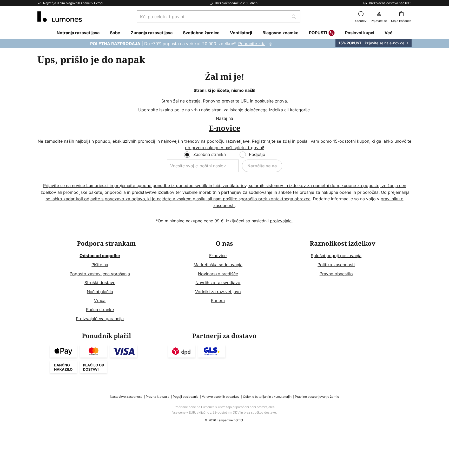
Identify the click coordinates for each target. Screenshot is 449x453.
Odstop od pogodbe (100, 255)
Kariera (218, 300)
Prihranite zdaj (252, 43)
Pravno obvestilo (336, 274)
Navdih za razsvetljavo (217, 282)
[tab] (106, 281)
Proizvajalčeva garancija (100, 318)
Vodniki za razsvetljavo (218, 291)
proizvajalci (281, 221)
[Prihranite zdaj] (224, 43)
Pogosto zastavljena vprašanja (100, 274)
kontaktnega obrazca (289, 199)
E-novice (218, 255)
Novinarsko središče (218, 274)
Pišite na (99, 264)
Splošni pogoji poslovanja (336, 255)
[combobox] (218, 17)
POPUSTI (318, 32)
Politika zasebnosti (336, 264)
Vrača (99, 300)
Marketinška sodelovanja (218, 264)
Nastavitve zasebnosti (126, 396)
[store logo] (59, 16)
